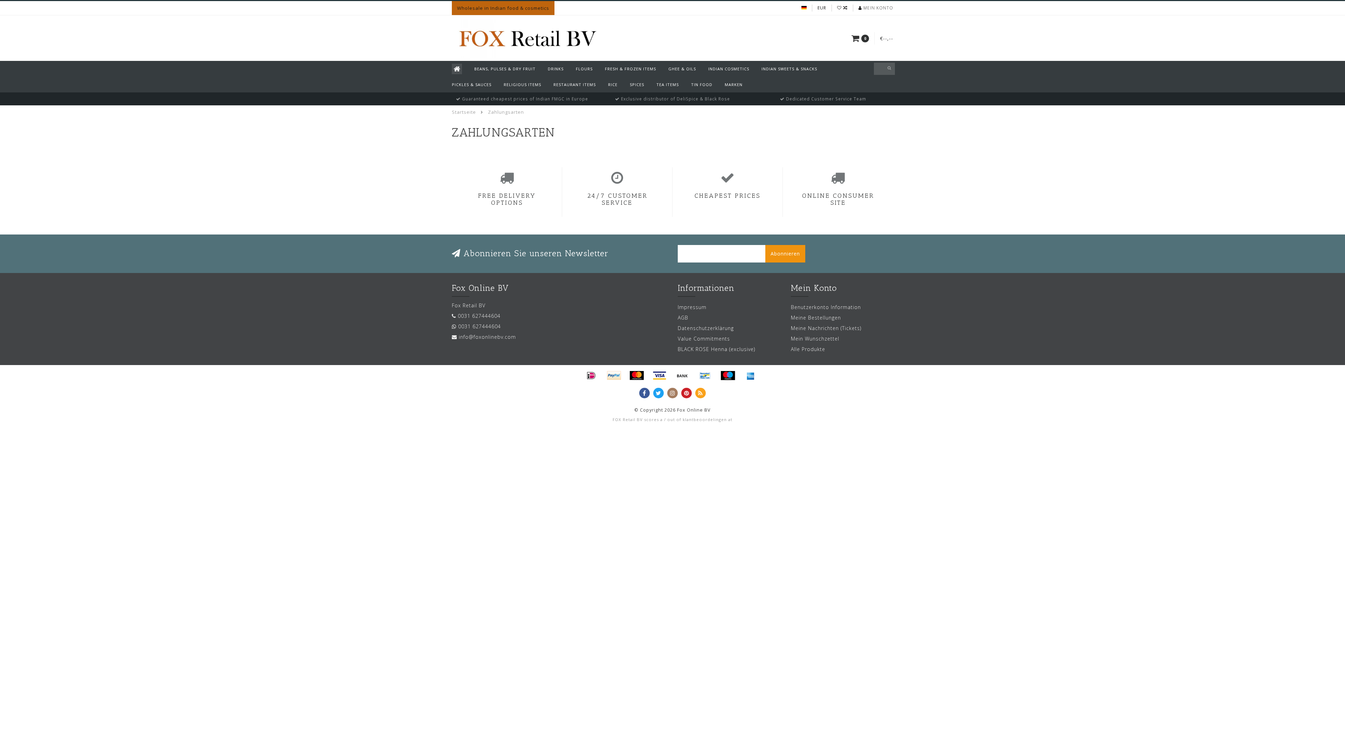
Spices (637, 84)
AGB (683, 317)
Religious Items (522, 84)
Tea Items (667, 84)
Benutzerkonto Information (826, 307)
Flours (584, 68)
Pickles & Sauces (471, 84)
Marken (734, 84)
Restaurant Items (574, 84)
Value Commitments (704, 338)
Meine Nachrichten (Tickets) (826, 328)
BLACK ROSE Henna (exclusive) (716, 349)
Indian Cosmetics (728, 68)
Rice (613, 84)
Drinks (556, 68)
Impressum (692, 307)
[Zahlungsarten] (591, 375)
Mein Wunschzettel (815, 338)
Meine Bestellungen (816, 317)
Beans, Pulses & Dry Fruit (505, 68)
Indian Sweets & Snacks (789, 68)
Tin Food (701, 84)
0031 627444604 (479, 316)
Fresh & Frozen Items (630, 68)
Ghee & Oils (682, 68)
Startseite (464, 112)
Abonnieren (785, 253)
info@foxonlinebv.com (487, 337)
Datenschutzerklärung (706, 328)
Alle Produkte (808, 349)
